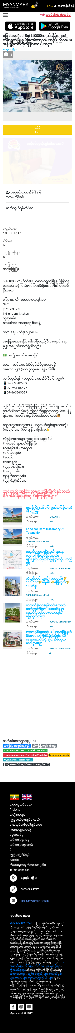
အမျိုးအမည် (17, 814)
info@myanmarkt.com (35, 900)
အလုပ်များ (21, 977)
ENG (50, 5)
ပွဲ (11, 849)
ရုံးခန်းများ (55, 965)
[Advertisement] (37, 694)
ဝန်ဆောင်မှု (16, 834)
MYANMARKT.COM (21, 923)
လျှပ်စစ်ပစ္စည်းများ (38, 973)
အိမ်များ (29, 965)
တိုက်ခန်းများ (42, 965)
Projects (15, 809)
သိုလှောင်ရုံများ (18, 969)
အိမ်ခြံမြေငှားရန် (19, 839)
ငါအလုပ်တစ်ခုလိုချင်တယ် (26, 824)
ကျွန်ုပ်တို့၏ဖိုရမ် (20, 854)
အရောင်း (14, 973)
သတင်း (14, 859)
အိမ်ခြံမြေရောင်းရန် (21, 844)
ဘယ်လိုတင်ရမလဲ (21, 804)
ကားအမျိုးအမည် (20, 829)
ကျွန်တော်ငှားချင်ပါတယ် (25, 819)
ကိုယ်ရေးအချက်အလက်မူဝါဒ (28, 864)
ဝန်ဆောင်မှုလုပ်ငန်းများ (40, 977)
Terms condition (19, 869)
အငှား (23, 973)
